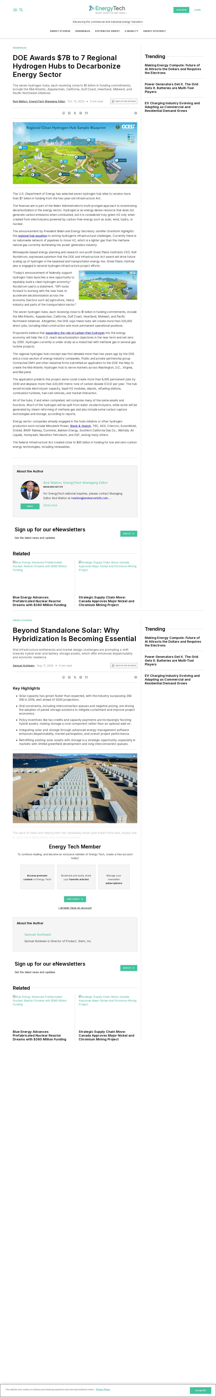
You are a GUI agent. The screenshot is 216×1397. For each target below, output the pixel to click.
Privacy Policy (103, 1389)
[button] (15, 10)
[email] (86, 113)
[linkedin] (69, 113)
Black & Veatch (80, 426)
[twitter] (75, 113)
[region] (108, 1390)
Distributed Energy (107, 31)
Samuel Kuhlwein (23, 665)
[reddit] (80, 113)
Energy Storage (60, 31)
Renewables (82, 31)
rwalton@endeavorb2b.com (89, 498)
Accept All (200, 1390)
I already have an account (75, 907)
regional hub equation (32, 235)
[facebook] (63, 113)
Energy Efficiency (154, 31)
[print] (135, 113)
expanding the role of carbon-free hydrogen (75, 333)
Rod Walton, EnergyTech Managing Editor (39, 101)
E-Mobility (131, 31)
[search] (21, 10)
